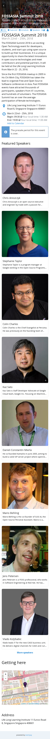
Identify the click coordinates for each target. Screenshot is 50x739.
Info (4, 30)
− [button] (6, 678)
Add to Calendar (15, 123)
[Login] (48, 30)
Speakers (36, 30)
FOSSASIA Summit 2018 (22, 16)
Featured (13, 30)
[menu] (44, 30)
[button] (44, 30)
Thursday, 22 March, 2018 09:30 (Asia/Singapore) (24, 20)
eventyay (28, 735)
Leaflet (23, 703)
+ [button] (6, 674)
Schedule (24, 30)
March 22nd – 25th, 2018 (20, 113)
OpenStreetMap (33, 703)
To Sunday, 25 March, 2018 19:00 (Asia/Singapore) (25, 23)
